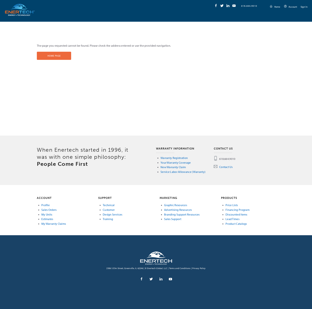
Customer (109, 210)
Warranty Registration (174, 158)
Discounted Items (236, 214)
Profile (45, 205)
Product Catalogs (236, 223)
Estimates (47, 219)
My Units (46, 214)
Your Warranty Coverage (176, 162)
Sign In (304, 6)
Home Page (54, 55)
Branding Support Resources (182, 214)
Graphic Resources (175, 205)
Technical (109, 205)
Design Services (112, 214)
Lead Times (232, 219)
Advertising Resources (178, 210)
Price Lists (232, 205)
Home (277, 6)
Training (108, 219)
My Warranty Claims (53, 223)
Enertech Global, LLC (20, 10)
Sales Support (172, 219)
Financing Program (238, 210)
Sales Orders (49, 210)
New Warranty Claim (173, 167)
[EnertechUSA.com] (156, 258)
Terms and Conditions (180, 268)
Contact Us (226, 167)
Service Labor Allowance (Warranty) (183, 172)
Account (293, 6)
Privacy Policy (198, 268)
